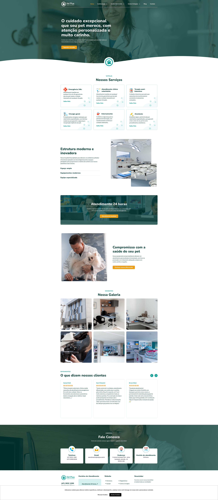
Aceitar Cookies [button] (115, 494)
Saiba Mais (66, 101)
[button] (151, 375)
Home (92, 4)
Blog (145, 4)
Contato (152, 4)
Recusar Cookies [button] (103, 494)
